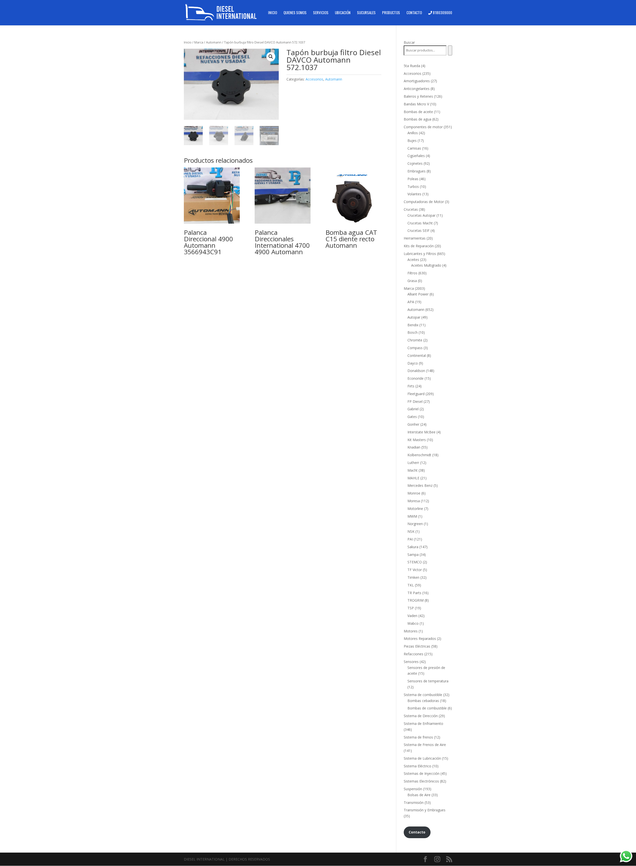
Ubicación (343, 13)
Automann (213, 42)
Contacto (414, 13)
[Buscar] (450, 50)
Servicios (320, 13)
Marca (198, 42)
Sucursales (366, 13)
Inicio (272, 13)
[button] (270, 56)
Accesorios (314, 79)
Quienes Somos (295, 13)
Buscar (409, 42)
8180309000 (442, 13)
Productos (391, 13)
